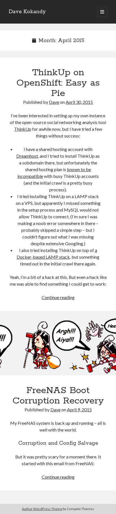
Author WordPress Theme (42, 509)
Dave (54, 102)
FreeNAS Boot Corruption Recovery (58, 346)
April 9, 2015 (79, 409)
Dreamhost (27, 156)
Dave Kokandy (27, 11)
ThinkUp (22, 129)
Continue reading (58, 297)
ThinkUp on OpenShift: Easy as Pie (58, 83)
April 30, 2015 (79, 102)
